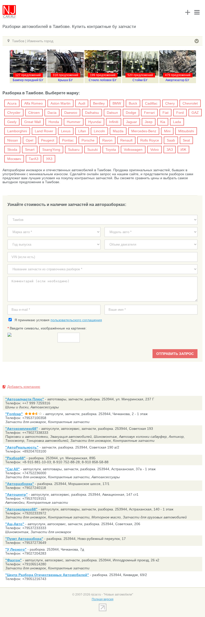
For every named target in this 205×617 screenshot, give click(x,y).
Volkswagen (133, 150)
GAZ (195, 113)
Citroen (34, 113)
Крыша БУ (65, 80)
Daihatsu (92, 113)
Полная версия (103, 599)
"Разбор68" (15, 458)
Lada (177, 122)
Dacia (52, 113)
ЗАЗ (169, 150)
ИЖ (183, 150)
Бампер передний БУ (28, 80)
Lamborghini (17, 131)
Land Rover (44, 131)
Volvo (154, 150)
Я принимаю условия (57, 320)
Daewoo (70, 113)
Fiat (165, 113)
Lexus (65, 131)
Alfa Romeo (33, 103)
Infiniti (113, 122)
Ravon (107, 140)
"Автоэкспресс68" (21, 509)
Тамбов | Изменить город (32, 41)
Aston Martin (60, 103)
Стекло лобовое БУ (102, 80)
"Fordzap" (14, 414)
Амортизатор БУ (177, 80)
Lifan (82, 131)
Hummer (73, 122)
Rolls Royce (149, 140)
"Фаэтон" (13, 560)
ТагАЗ (33, 159)
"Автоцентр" (16, 494)
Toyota (111, 150)
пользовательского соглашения (76, 320)
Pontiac (68, 140)
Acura (11, 103)
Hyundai (94, 122)
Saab (171, 140)
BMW (116, 103)
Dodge (131, 113)
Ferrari (149, 113)
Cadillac (151, 103)
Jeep (148, 122)
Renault (126, 140)
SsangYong (51, 150)
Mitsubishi (186, 131)
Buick (133, 103)
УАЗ (49, 159)
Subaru (74, 150)
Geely (11, 122)
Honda (53, 122)
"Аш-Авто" (14, 524)
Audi (81, 103)
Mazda (118, 131)
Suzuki (92, 150)
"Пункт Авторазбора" (24, 539)
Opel (29, 140)
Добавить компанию (23, 387)
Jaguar (131, 122)
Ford (180, 113)
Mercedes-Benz (143, 131)
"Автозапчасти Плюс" (24, 399)
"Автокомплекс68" (21, 429)
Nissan (12, 140)
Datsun (112, 113)
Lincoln (99, 131)
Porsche (88, 140)
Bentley (99, 103)
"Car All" (12, 469)
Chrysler (13, 113)
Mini (167, 131)
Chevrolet (190, 103)
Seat (186, 140)
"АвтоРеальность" (21, 447)
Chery (170, 103)
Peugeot (47, 140)
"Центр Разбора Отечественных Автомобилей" (47, 575)
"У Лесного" (15, 549)
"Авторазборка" (19, 484)
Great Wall (32, 122)
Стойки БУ (140, 80)
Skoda (12, 150)
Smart (29, 150)
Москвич (14, 159)
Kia (162, 122)
